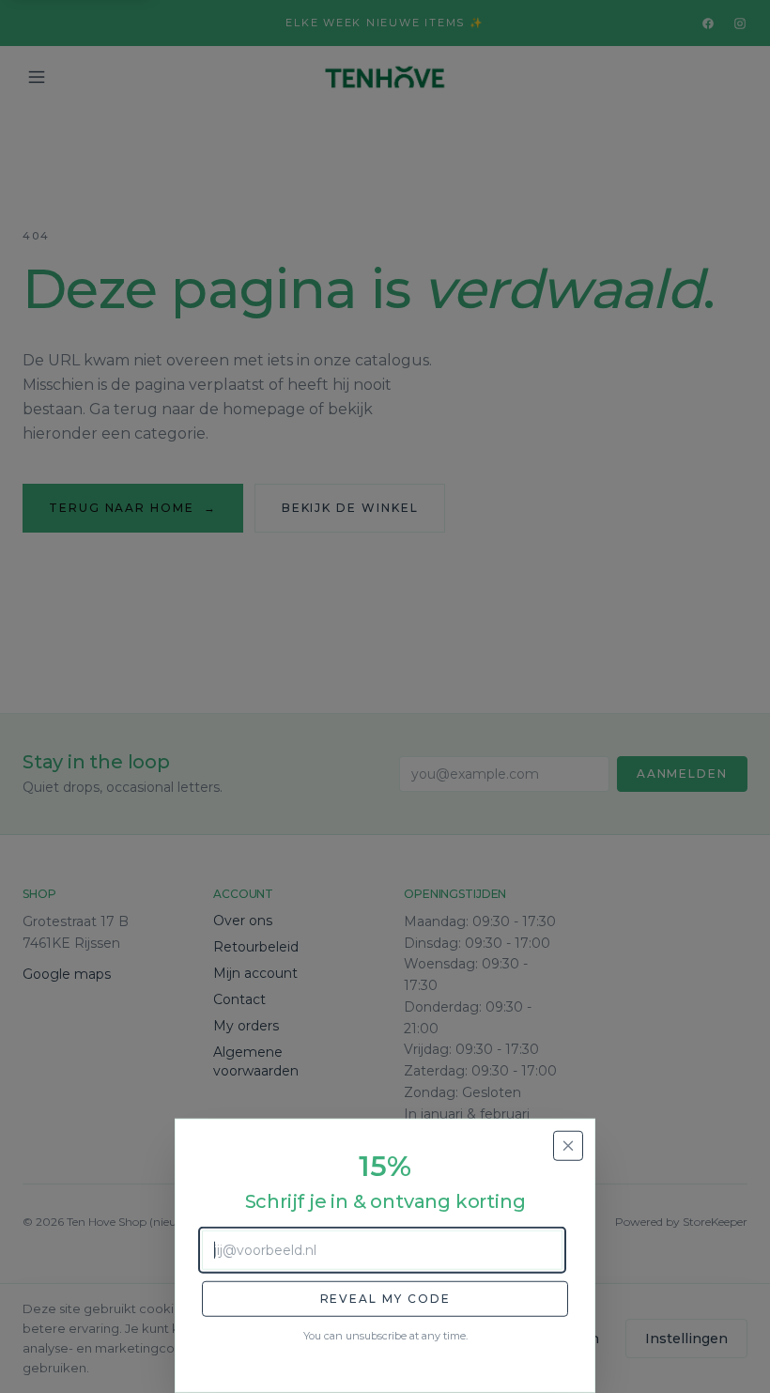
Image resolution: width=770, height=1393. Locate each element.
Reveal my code (385, 1299)
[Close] (568, 1146)
